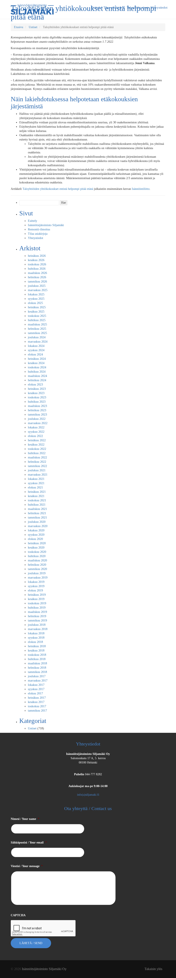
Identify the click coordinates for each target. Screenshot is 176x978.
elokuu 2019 (35, 590)
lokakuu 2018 (36, 633)
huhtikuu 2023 (37, 401)
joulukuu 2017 (37, 676)
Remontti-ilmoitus (39, 229)
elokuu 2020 (35, 539)
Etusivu (18, 27)
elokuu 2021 (35, 487)
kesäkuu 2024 (36, 363)
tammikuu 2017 (37, 710)
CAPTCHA (18, 915)
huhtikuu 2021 (37, 504)
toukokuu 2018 (37, 654)
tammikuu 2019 (37, 620)
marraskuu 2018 (37, 629)
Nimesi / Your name (25, 819)
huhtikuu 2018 (37, 659)
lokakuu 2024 (36, 346)
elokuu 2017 (35, 693)
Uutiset (33, 27)
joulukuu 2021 (37, 470)
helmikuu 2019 (37, 616)
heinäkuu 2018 (37, 646)
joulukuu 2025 (37, 285)
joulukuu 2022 (37, 418)
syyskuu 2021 (36, 483)
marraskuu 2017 (37, 680)
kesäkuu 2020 (36, 547)
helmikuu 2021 (37, 513)
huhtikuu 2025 (37, 320)
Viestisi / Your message (27, 866)
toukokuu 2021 (37, 500)
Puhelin (79, 774)
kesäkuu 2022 (36, 444)
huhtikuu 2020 (37, 556)
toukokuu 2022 (37, 448)
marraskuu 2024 (37, 341)
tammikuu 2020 (37, 569)
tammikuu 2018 (37, 672)
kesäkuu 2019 (36, 599)
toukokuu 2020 (37, 551)
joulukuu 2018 (37, 624)
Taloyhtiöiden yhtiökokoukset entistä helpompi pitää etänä (58, 188)
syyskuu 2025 (36, 298)
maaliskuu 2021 (37, 509)
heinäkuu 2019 (37, 594)
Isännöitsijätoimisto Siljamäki (46, 225)
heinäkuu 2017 (37, 697)
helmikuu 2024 (37, 380)
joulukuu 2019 (37, 573)
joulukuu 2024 (37, 337)
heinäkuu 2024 (37, 358)
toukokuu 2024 (37, 367)
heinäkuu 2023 (37, 388)
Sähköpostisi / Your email (29, 842)
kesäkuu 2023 (36, 393)
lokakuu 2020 (36, 530)
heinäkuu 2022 (37, 440)
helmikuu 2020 (37, 564)
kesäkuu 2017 (36, 702)
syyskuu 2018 (36, 637)
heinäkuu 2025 (37, 307)
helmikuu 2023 (37, 410)
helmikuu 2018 (37, 667)
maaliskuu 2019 (37, 612)
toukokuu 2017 (37, 706)
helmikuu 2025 (37, 328)
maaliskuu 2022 (37, 457)
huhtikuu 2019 (37, 607)
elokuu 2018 (35, 642)
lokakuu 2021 (36, 479)
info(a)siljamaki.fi (88, 794)
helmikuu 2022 (37, 461)
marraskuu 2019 (37, 577)
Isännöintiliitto (141, 188)
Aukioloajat (88, 786)
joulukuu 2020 (37, 521)
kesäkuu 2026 (36, 260)
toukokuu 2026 (37, 264)
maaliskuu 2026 (37, 273)
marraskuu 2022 (37, 423)
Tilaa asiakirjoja (37, 233)
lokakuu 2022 (36, 427)
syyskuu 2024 (36, 350)
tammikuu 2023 (37, 414)
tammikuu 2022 (37, 466)
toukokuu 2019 (37, 603)
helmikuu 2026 (37, 277)
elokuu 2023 (35, 384)
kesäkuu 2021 (36, 496)
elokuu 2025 (35, 303)
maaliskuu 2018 (37, 663)
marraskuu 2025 (37, 290)
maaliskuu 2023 (37, 406)
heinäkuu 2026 (37, 255)
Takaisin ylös (153, 969)
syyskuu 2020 (36, 534)
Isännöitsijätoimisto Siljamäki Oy (88, 754)
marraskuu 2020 (37, 526)
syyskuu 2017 (36, 689)
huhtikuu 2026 (37, 268)
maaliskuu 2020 (37, 560)
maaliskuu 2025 (37, 324)
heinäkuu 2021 (37, 491)
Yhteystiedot (35, 238)
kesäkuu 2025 (36, 311)
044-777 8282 (93, 774)
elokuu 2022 (35, 436)
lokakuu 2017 (36, 684)
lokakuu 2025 (36, 294)
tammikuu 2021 (37, 517)
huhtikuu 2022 (37, 453)
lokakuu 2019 (36, 581)
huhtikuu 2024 (37, 371)
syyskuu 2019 (36, 586)
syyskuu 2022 (36, 431)
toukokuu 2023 (37, 397)
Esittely (32, 220)
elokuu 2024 (35, 354)
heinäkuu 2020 (37, 543)
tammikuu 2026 (37, 281)
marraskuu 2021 (37, 474)
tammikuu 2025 (37, 333)
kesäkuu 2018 (36, 650)
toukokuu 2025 (37, 315)
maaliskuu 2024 (37, 376)
